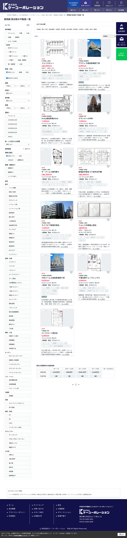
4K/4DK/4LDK (12, 132)
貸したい (85, 10)
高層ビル (11, 234)
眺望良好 (11, 213)
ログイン (121, 5)
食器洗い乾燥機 (14, 360)
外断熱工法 (12, 348)
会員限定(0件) (87, 494)
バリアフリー (13, 254)
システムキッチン (14, 364)
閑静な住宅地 (13, 196)
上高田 (48, 61)
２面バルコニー (14, 287)
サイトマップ (38, 505)
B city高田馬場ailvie (50, 118)
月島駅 (39, 29)
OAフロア (12, 250)
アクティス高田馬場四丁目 (89, 63)
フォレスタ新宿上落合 (87, 225)
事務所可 (11, 238)
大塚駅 (86, 29)
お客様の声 (37, 516)
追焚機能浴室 (13, 380)
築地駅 (75, 29)
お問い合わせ (85, 5)
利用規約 (11, 516)
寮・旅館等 (11, 64)
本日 (20, 156)
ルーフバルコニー (14, 274)
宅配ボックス (13, 443)
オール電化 (12, 278)
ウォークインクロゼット (16, 403)
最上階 (11, 463)
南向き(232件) (41, 494)
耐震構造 (11, 344)
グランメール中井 (86, 118)
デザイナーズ (13, 200)
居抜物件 (11, 246)
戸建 (20, 33)
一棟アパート (12, 52)
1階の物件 (12, 459)
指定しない (11, 72)
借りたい (73, 10)
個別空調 (11, 303)
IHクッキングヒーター (16, 356)
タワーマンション (63, 512)
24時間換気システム (15, 283)
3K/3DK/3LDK (12, 128)
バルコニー (12, 270)
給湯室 (11, 316)
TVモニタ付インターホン (16, 439)
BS (10, 419)
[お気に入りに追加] (71, 58)
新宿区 (81, 61)
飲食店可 (11, 242)
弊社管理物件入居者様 (73, 4)
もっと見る (64, 87)
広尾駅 (81, 29)
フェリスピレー (48, 63)
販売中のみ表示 (13, 78)
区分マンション (13, 48)
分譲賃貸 (60, 508)
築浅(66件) (51, 494)
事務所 (17, 37)
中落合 (85, 169)
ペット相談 (12, 188)
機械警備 (11, 320)
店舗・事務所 (22, 60)
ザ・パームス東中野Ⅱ (50, 171)
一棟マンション (13, 56)
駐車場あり (12, 475)
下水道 (11, 328)
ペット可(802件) (14, 494)
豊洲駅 (63, 29)
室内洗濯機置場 (14, 312)
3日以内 (10, 160)
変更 (28, 25)
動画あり (11, 172)
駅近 (58, 505)
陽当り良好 (12, 192)
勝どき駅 (45, 29)
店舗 (9, 37)
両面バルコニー (14, 295)
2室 (56, 376)
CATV (10, 423)
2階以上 (11, 455)
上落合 (48, 169)
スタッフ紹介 (38, 512)
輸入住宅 (11, 217)
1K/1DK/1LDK (12, 120)
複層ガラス (12, 447)
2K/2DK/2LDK (12, 124)
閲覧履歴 (97, 6)
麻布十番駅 (93, 29)
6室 (82, 376)
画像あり (11, 168)
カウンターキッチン (15, 368)
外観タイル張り (14, 336)
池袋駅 (58, 29)
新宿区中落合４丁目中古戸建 (90, 171)
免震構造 (11, 340)
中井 (85, 116)
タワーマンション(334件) (28, 494)
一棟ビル (25, 56)
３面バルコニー (14, 291)
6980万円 (69, 372)
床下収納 (11, 407)
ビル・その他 (12, 41)
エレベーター (13, 299)
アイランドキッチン (15, 373)
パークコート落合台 (50, 333)
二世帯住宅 (12, 221)
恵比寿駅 (69, 29)
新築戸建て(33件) (61, 494)
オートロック (13, 435)
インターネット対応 (15, 427)
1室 (69, 376)
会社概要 (121, 10)
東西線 (45, 73)
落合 (49, 73)
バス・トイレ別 (14, 388)
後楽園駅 (51, 29)
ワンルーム (11, 116)
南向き (11, 467)
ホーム (10, 505)
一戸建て (11, 60)
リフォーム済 (13, 204)
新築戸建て (61, 516)
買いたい (97, 10)
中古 (27, 72)
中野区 (44, 61)
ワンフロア (12, 229)
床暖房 (11, 396)
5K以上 (10, 137)
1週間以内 (20, 160)
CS (10, 415)
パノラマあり (12, 176)
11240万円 (95, 372)
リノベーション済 (14, 209)
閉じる (121, 534)
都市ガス (11, 324)
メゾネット (12, 262)
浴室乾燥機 (12, 384)
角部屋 (11, 471)
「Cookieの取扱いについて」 (20, 535)
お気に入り (109, 6)
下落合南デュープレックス (89, 277)
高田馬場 (86, 61)
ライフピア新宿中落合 (50, 225)
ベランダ (11, 266)
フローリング (13, 308)
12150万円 (56, 372)
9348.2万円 (82, 372)
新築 (20, 72)
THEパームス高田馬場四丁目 (53, 277)
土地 (27, 33)
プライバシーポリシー (16, 512)
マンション (11, 33)
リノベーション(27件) (74, 494)
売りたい (109, 10)
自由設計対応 (13, 225)
